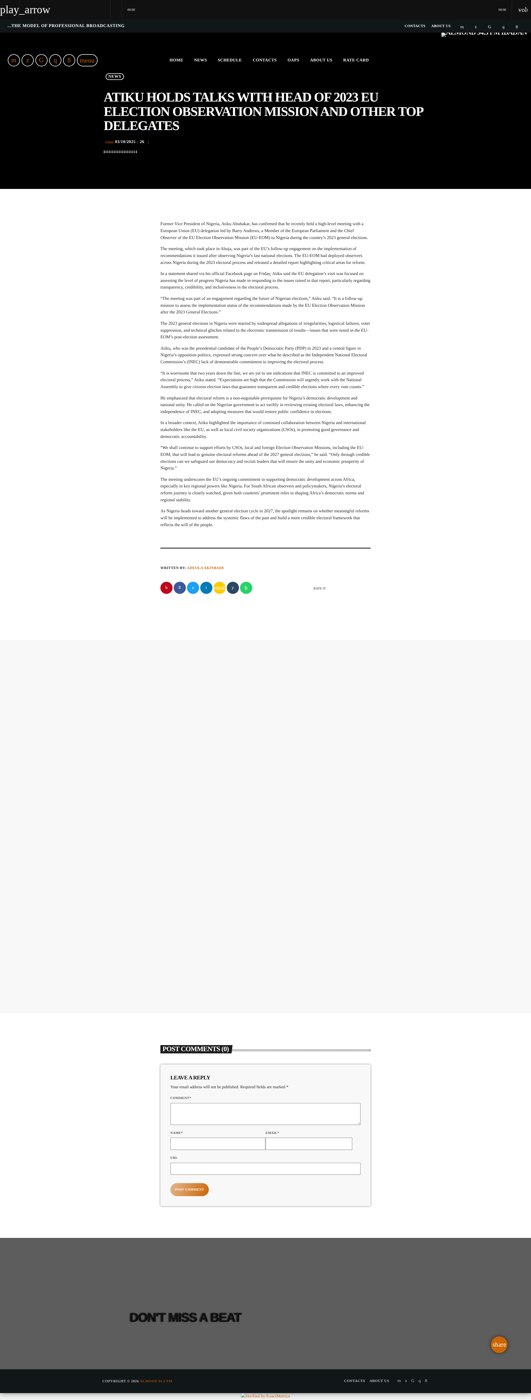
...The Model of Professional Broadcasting (66, 26)
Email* (272, 1133)
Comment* (180, 1098)
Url (174, 1158)
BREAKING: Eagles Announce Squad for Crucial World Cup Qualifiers (297, 746)
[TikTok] (489, 27)
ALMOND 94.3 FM (156, 1381)
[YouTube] (462, 27)
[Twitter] (476, 27)
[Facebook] (517, 27)
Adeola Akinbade (205, 568)
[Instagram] (503, 27)
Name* (176, 1133)
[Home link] (484, 60)
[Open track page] (116, 9)
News (250, 727)
